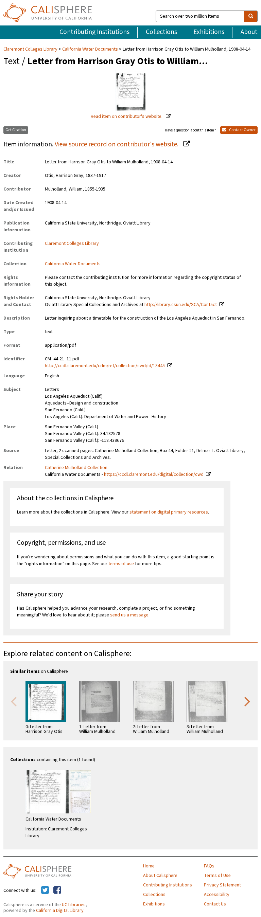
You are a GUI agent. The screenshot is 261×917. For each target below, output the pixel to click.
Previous (13, 701)
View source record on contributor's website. (117, 144)
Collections (161, 32)
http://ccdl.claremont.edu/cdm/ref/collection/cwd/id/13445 (105, 365)
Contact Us (215, 904)
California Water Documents (90, 49)
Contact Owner (242, 130)
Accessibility (216, 894)
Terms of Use (217, 875)
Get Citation (15, 130)
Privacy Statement (222, 885)
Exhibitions (208, 32)
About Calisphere (160, 875)
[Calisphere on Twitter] (45, 890)
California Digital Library (60, 910)
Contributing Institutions (94, 32)
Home (149, 866)
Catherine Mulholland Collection (76, 467)
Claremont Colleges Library (30, 49)
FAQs (209, 866)
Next (247, 701)
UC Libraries (74, 904)
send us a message (129, 615)
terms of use (121, 563)
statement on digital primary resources (168, 512)
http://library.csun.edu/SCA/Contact (180, 304)
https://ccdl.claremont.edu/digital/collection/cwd (154, 474)
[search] (251, 16)
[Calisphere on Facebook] (57, 890)
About (249, 32)
